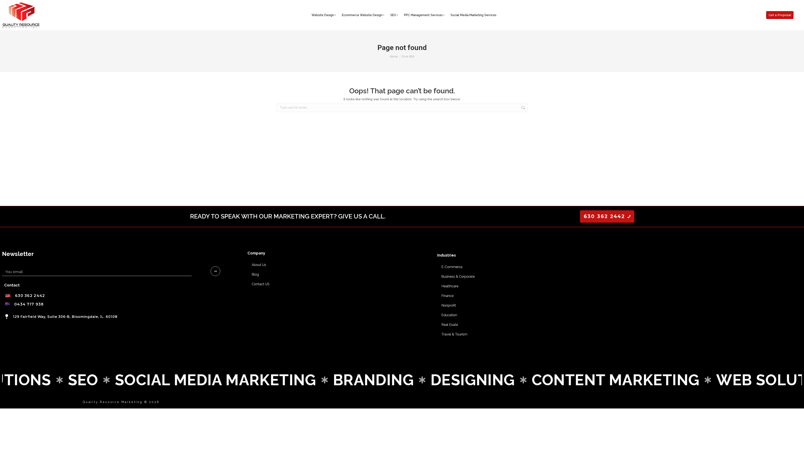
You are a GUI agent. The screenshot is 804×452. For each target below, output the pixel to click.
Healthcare (449, 286)
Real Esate (449, 325)
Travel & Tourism (454, 334)
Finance (447, 296)
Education (449, 315)
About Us (259, 265)
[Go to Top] (798, 446)
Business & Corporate (458, 277)
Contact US (260, 284)
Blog (255, 274)
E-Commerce (451, 267)
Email (7, 265)
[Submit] (215, 271)
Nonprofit (448, 305)
